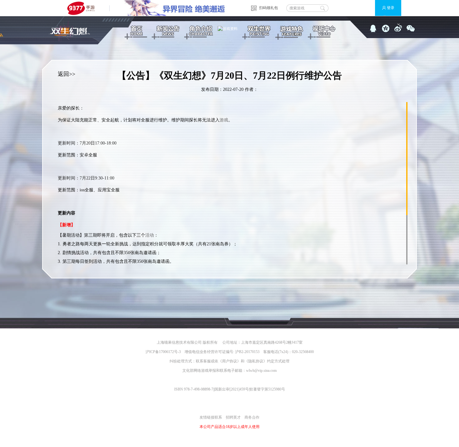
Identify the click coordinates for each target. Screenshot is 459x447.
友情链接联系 (211, 417)
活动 (149, 235)
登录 (390, 8)
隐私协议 (255, 361)
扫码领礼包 (268, 8)
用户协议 (229, 361)
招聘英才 (233, 417)
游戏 (224, 120)
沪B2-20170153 (247, 352)
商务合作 (251, 417)
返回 (63, 74)
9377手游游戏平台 (83, 8)
